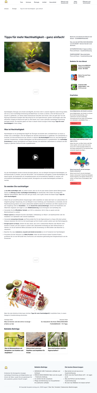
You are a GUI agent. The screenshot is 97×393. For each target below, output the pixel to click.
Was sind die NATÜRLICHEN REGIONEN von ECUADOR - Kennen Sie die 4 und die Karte (81, 43)
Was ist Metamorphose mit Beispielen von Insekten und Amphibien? (14, 351)
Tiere (21, 2)
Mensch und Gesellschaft (64, 2)
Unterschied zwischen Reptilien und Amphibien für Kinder (35, 351)
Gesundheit (52, 2)
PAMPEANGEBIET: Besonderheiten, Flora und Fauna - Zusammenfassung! (81, 55)
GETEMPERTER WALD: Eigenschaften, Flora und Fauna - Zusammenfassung (81, 49)
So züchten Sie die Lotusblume (43, 379)
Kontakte (57, 387)
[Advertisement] (48, 22)
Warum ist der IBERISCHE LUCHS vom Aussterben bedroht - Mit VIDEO (84, 67)
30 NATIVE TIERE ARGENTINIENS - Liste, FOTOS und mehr (83, 86)
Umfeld (44, 2)
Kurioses (28, 2)
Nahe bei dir (75, 2)
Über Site (51, 387)
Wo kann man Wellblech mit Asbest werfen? (77, 382)
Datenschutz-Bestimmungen (69, 387)
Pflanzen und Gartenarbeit (86, 2)
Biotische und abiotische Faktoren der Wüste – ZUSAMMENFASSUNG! (81, 37)
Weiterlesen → (74, 123)
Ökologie (36, 2)
